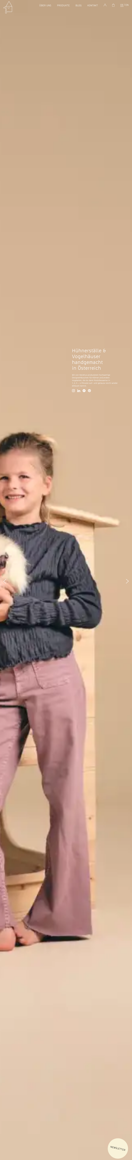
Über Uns (45, 5)
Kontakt (92, 5)
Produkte (63, 5)
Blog (78, 5)
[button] (5, 581)
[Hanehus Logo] (7, 7)
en (127, 5)
